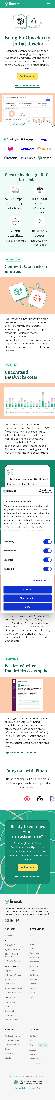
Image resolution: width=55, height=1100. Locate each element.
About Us (33, 1050)
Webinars (9, 1053)
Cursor (32, 970)
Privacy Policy (21, 1088)
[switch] (47, 550)
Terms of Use (34, 1088)
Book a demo (27, 76)
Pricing (32, 1040)
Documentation (12, 1040)
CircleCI (33, 992)
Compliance (35, 1063)
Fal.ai (31, 988)
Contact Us (34, 1036)
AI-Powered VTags (13, 975)
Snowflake (34, 957)
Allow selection (27, 598)
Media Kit (33, 1059)
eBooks (8, 1058)
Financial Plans (11, 1020)
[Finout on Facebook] (18, 920)
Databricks (34, 962)
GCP (31, 940)
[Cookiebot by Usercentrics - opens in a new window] (39, 491)
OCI (31, 948)
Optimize (8, 1006)
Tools (7, 1062)
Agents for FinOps (12, 949)
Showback (9, 1011)
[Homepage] (12, 4)
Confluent (33, 975)
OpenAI (32, 984)
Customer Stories (12, 1044)
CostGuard (10, 984)
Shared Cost (10, 979)
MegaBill (8, 970)
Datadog (33, 966)
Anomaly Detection (13, 988)
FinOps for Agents (12, 961)
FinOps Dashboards (13, 992)
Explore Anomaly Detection (21, 752)
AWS (31, 935)
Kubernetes (10, 1015)
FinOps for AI (10, 945)
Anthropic (33, 979)
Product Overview (12, 1036)
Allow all (27, 589)
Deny (27, 607)
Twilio (31, 997)
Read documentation (27, 85)
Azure (31, 944)
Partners (33, 1054)
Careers (37, 1045)
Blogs (7, 1049)
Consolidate (10, 1002)
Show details (39, 580)
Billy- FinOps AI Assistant (11, 955)
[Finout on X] (7, 920)
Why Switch (10, 935)
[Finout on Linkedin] (12, 920)
